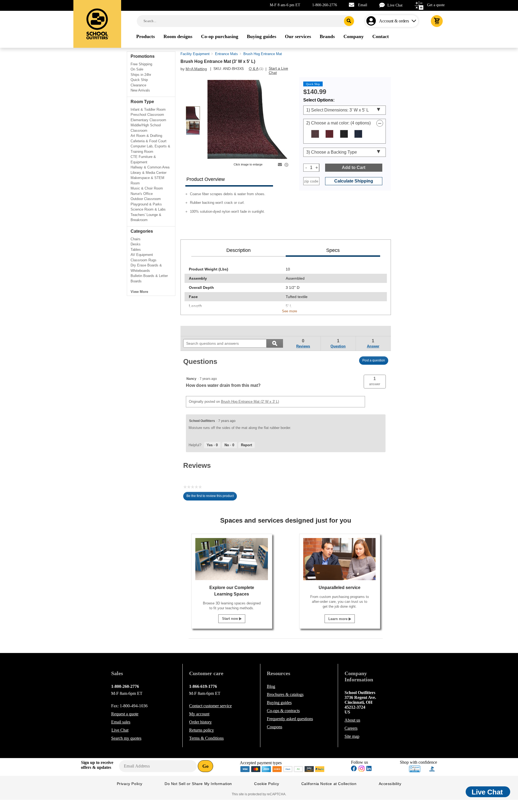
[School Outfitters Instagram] (361, 770)
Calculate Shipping (353, 181)
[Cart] (437, 21)
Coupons (274, 727)
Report (246, 445)
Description (238, 250)
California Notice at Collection (329, 784)
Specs (333, 250)
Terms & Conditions (206, 738)
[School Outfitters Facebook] (354, 769)
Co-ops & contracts (283, 710)
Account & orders (394, 21)
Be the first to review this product (211, 497)
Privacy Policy (129, 784)
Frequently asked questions (290, 718)
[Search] (349, 21)
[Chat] (383, 5)
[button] (375, 381)
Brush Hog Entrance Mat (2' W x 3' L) (250, 402)
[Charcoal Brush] (344, 134)
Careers (351, 728)
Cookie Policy (266, 784)
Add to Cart (353, 167)
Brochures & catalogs (285, 694)
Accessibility (390, 784)
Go (205, 766)
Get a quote (436, 5)
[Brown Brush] (315, 134)
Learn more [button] (338, 619)
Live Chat (395, 5)
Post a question (373, 360)
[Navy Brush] (358, 134)
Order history (200, 722)
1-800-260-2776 (324, 5)
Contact (210, 705)
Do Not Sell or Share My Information (198, 784)
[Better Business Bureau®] (432, 768)
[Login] (372, 21)
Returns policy (201, 730)
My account (199, 714)
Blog (271, 686)
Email (362, 5)
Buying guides (279, 702)
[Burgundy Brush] (329, 134)
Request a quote (124, 714)
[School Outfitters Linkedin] (369, 769)
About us (352, 720)
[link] (195, 331)
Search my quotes (126, 738)
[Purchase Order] (298, 768)
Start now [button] (230, 619)
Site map (352, 736)
